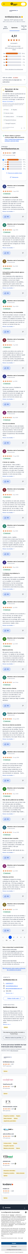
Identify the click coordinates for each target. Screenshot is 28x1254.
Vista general (5, 27)
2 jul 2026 (15, 607)
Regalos (18, 1115)
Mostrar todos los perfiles (13, 1037)
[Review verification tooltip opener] (22, 17)
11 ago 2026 (16, 191)
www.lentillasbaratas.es (12, 986)
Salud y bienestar (8, 1118)
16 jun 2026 (15, 793)
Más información (14, 1050)
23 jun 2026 (15, 567)
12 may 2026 (16, 757)
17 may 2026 (16, 456)
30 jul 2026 (15, 417)
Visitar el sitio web (13, 998)
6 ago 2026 (15, 229)
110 (6, 940)
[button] (3, 4)
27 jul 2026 (15, 345)
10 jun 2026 (15, 306)
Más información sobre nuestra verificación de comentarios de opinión (14, 969)
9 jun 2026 (15, 909)
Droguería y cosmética (9, 1115)
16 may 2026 (16, 832)
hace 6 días (15, 682)
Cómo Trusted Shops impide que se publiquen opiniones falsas (14, 140)
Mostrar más (9, 993)
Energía (15, 1143)
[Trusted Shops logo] (14, 4)
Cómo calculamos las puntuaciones (14, 69)
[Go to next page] (10, 940)
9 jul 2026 (15, 381)
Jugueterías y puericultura (10, 1121)
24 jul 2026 (15, 531)
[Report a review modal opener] (22, 216)
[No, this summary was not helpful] (24, 128)
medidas (13, 951)
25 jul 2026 (15, 266)
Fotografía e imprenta (9, 1145)
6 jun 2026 (15, 871)
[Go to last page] (13, 940)
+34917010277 (9, 983)
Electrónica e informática (9, 1170)
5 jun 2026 (15, 643)
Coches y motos (7, 1143)
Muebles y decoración (9, 1148)
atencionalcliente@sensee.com (14, 988)
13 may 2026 (16, 719)
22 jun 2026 (15, 494)
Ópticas (6, 1027)
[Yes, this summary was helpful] (21, 128)
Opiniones (14, 27)
